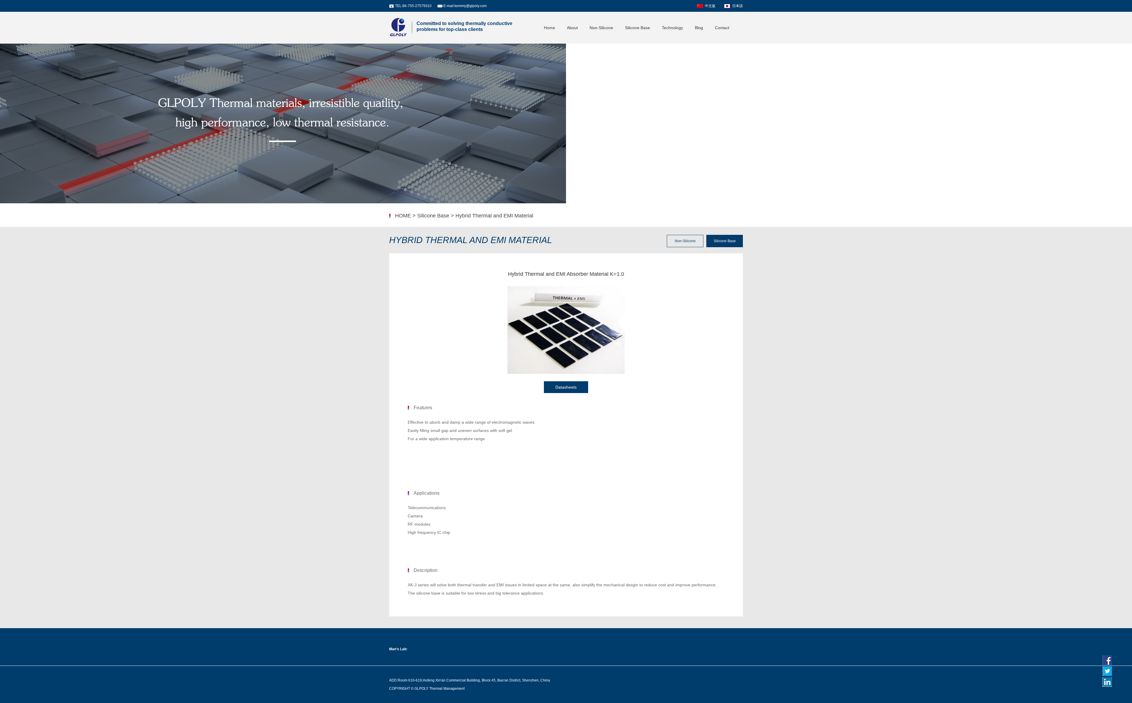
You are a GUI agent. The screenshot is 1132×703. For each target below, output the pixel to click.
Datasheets (566, 387)
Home (549, 27)
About (572, 27)
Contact (722, 27)
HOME (403, 216)
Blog (699, 27)
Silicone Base (637, 27)
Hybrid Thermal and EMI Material (494, 216)
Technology (672, 27)
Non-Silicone (601, 27)
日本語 (737, 6)
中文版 (710, 6)
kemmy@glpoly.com (471, 6)
